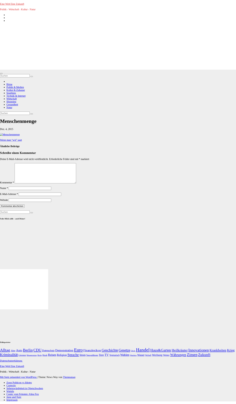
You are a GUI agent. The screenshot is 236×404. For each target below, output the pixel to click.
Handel (143, 349)
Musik (44, 355)
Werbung (157, 355)
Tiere (101, 355)
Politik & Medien (15, 87)
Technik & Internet (16, 96)
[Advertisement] (118, 47)
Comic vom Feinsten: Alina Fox (22, 394)
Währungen (178, 355)
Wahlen (124, 355)
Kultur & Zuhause (15, 90)
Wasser (140, 355)
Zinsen (192, 354)
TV (107, 355)
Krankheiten (218, 350)
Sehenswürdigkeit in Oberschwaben (24, 388)
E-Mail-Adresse (9, 194)
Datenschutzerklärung (11, 360)
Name (4, 188)
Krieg (231, 350)
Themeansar (69, 377)
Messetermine (32, 355)
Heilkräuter (180, 350)
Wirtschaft (11, 98)
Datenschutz (48, 350)
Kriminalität (9, 355)
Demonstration (64, 350)
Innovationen (198, 350)
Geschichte (110, 350)
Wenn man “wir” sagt (11, 140)
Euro (78, 349)
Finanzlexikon (92, 350)
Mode (39, 355)
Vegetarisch (114, 355)
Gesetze (124, 350)
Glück (133, 351)
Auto (19, 350)
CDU (37, 350)
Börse (9, 84)
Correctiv (11, 385)
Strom (82, 355)
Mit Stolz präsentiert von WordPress (18, 377)
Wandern (133, 355)
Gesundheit (12, 104)
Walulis (10, 391)
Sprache (73, 355)
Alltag (5, 350)
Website (4, 200)
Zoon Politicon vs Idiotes (19, 382)
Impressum (11, 400)
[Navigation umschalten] (1, 73)
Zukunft (204, 355)
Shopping (11, 101)
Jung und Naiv (13, 397)
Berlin (28, 350)
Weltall (148, 355)
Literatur (22, 355)
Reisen (52, 355)
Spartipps (11, 93)
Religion (62, 355)
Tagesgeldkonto (92, 355)
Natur (9, 107)
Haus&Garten (160, 350)
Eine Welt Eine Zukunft (12, 4)
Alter (13, 350)
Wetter (166, 355)
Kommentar (7, 182)
